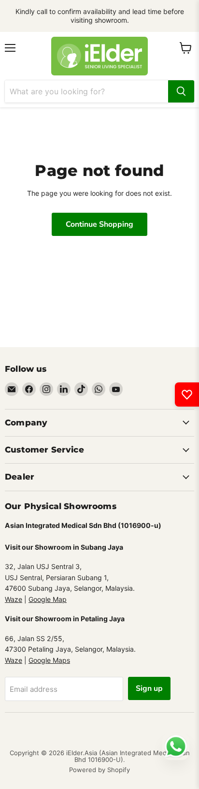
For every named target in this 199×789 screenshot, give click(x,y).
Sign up (149, 688)
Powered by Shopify (99, 770)
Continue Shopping (99, 224)
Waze (13, 599)
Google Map (47, 599)
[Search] (181, 91)
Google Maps (49, 660)
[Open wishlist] (187, 394)
